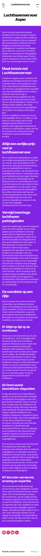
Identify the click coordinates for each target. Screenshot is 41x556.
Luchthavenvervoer (20, 4)
